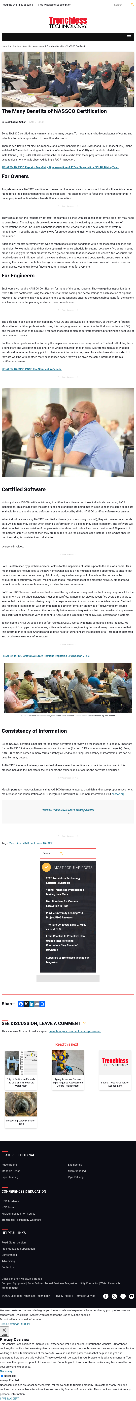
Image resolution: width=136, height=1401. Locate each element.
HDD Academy (10, 1201)
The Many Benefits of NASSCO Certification (54, 111)
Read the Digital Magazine (17, 5)
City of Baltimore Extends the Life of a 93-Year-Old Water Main (21, 1083)
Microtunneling (77, 1171)
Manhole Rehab (11, 1171)
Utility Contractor (88, 1283)
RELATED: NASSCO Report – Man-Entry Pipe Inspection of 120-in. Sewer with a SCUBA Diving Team (60, 167)
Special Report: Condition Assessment (115, 1084)
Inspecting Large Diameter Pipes (20, 1122)
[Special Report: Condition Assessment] (115, 1062)
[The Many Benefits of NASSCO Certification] (68, 79)
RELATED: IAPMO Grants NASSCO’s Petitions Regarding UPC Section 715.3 (46, 656)
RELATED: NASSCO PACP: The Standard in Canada (32, 369)
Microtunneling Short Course (18, 1214)
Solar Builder (35, 1283)
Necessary (10, 1376)
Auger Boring (9, 1165)
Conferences (9, 1255)
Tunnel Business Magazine (61, 1283)
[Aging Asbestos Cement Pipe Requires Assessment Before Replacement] (68, 1062)
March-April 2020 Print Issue (25, 843)
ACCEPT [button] (26, 1324)
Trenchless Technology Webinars (21, 1220)
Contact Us (8, 1267)
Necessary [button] (6, 1371)
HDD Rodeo (8, 1207)
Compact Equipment (14, 1283)
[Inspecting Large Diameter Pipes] (21, 1104)
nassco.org (118, 794)
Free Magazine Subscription (54, 5)
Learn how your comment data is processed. (75, 1031)
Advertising (8, 1261)
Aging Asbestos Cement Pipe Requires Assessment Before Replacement (68, 1083)
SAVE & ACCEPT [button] (9, 1399)
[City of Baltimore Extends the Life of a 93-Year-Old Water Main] (21, 1062)
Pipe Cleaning (10, 1177)
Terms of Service (85, 1296)
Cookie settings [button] (10, 1324)
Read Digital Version (14, 1243)
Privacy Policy (63, 1296)
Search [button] (132, 5)
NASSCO (48, 843)
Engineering (75, 1165)
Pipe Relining (76, 1177)
